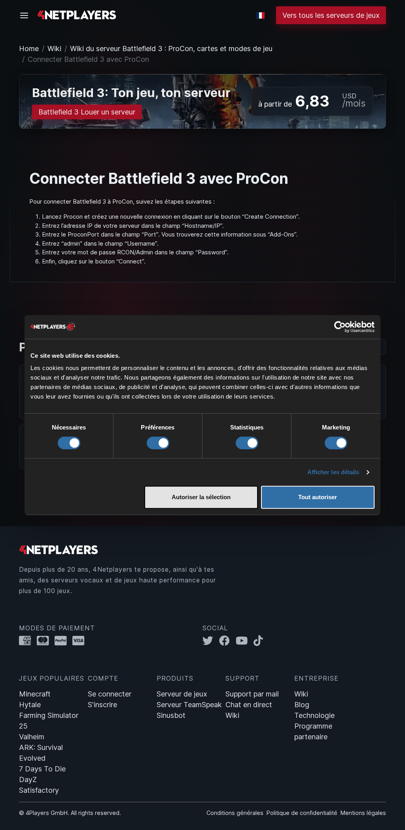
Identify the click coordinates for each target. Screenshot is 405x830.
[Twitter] (210, 641)
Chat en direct (248, 704)
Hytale (30, 704)
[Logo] (76, 14)
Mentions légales (363, 812)
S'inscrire (102, 704)
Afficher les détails (333, 472)
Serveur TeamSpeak (189, 704)
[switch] (158, 443)
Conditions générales (234, 812)
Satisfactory (39, 790)
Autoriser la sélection (201, 497)
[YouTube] (245, 641)
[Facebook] (227, 641)
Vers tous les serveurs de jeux (331, 15)
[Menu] (26, 15)
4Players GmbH (47, 812)
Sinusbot (171, 715)
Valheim (31, 737)
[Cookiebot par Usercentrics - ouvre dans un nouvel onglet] (340, 327)
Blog (301, 704)
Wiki (54, 48)
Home (29, 48)
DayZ (28, 779)
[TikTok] (260, 641)
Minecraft (35, 694)
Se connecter (109, 694)
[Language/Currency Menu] (260, 15)
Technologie (314, 715)
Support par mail (252, 694)
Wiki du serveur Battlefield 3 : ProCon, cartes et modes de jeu (171, 48)
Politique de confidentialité (302, 812)
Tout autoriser (317, 497)
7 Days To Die (42, 769)
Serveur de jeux (182, 694)
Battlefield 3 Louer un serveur (86, 112)
